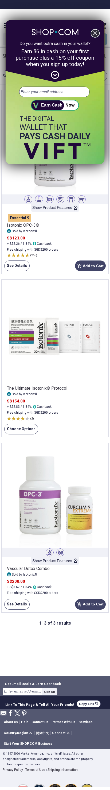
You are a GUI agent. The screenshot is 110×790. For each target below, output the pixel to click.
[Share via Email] (3, 714)
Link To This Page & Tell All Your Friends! (39, 704)
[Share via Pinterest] (24, 713)
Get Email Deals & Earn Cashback (33, 684)
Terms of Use (35, 770)
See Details (15, 267)
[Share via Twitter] (17, 713)
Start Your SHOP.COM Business (28, 744)
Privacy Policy (13, 770)
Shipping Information (63, 770)
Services (85, 722)
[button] (18, 733)
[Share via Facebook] (10, 713)
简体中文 (42, 733)
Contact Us (40, 722)
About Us (11, 722)
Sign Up (49, 691)
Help (24, 722)
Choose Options (20, 430)
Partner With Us (63, 722)
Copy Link (88, 704)
